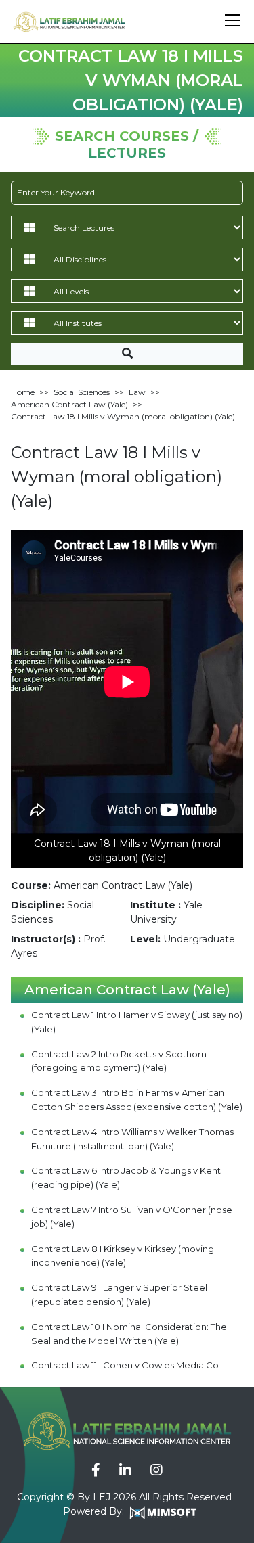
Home (23, 392)
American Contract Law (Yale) (69, 404)
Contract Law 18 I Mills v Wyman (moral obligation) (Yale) (123, 416)
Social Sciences (82, 392)
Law (137, 392)
